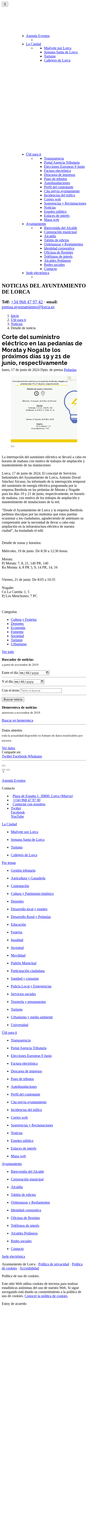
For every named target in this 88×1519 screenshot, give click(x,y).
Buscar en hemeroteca (17, 720)
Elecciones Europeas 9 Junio (64, 166)
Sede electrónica (37, 273)
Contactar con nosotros (29, 804)
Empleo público (55, 211)
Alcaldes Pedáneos (57, 260)
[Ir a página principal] (28, 21)
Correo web (52, 199)
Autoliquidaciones (57, 183)
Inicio (15, 316)
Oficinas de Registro (58, 252)
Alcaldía (50, 236)
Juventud (17, 948)
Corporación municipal (60, 232)
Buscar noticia (13, 699)
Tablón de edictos (56, 240)
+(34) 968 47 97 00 (26, 800)
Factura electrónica (57, 171)
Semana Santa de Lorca (61, 52)
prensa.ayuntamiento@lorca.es (28, 306)
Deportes (17, 624)
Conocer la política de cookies (46, 1296)
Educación (18, 924)
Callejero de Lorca (57, 60)
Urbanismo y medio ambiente (32, 1017)
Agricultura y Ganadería (28, 878)
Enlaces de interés (56, 216)
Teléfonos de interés (58, 256)
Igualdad (17, 940)
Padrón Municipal (23, 963)
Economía (18, 628)
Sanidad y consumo (25, 978)
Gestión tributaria (23, 870)
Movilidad (18, 955)
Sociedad (17, 636)
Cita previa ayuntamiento (62, 191)
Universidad (19, 1025)
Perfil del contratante (58, 187)
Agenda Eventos (38, 36)
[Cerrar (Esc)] (3, 765)
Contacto (50, 269)
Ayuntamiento (36, 224)
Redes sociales (54, 265)
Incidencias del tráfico (59, 195)
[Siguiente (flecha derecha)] (8, 769)
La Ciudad (33, 44)
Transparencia (54, 158)
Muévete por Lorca (57, 48)
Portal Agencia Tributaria (62, 162)
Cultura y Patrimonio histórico (32, 894)
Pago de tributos (55, 179)
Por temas (9, 863)
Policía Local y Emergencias (31, 986)
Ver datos (8, 748)
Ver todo (8, 652)
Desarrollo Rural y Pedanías (31, 917)
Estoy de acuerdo (14, 1304)
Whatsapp (35, 756)
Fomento (17, 632)
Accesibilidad (29, 1268)
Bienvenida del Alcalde (60, 228)
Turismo (50, 56)
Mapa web (51, 220)
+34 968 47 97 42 (27, 301)
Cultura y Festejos (24, 619)
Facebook (20, 756)
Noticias (50, 207)
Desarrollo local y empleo (29, 909)
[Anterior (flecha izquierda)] (3, 769)
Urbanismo (19, 644)
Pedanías (70, 370)
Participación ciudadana (28, 971)
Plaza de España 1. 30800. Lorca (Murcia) (43, 796)
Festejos (16, 932)
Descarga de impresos (59, 175)
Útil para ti (33, 154)
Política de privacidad (53, 1264)
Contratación (20, 886)
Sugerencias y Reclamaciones (65, 203)
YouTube (17, 816)
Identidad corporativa (59, 248)
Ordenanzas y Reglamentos (63, 244)
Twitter (7, 756)
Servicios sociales (23, 994)
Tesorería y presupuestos (28, 1002)
